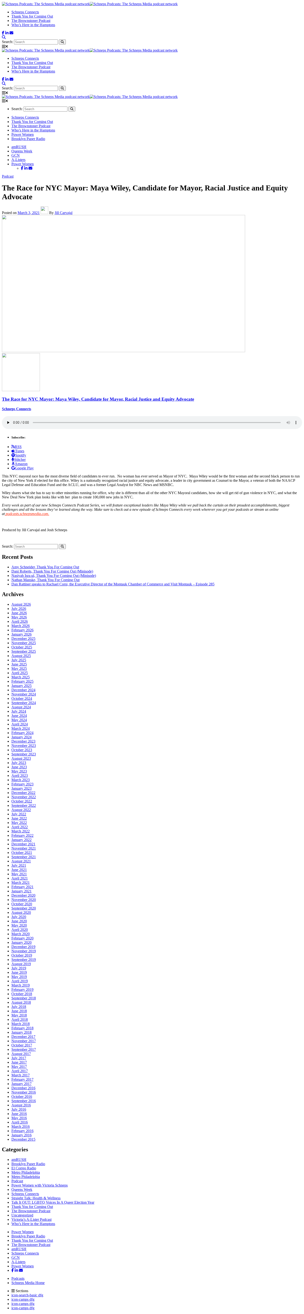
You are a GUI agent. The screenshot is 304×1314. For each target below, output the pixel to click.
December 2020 (23, 895)
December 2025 (23, 639)
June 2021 (19, 870)
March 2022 (20, 831)
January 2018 (21, 1032)
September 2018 (23, 998)
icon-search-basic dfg (27, 1295)
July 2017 (18, 1058)
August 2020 (21, 912)
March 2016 (20, 1126)
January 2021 (21, 891)
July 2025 (18, 660)
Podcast (8, 176)
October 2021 (21, 853)
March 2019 (20, 985)
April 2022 (19, 827)
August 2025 (21, 656)
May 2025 (19, 669)
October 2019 (21, 955)
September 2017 (23, 1049)
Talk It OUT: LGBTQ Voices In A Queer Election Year (52, 1202)
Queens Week (21, 151)
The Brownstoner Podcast (30, 21)
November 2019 (23, 951)
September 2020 (23, 908)
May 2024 (19, 720)
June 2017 (19, 1062)
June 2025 (19, 664)
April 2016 (19, 1122)
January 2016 (21, 1135)
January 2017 (21, 1084)
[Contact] (11, 33)
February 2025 (22, 681)
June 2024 (19, 716)
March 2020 (20, 934)
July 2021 (18, 865)
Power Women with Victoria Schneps (39, 1185)
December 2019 (23, 947)
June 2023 (19, 767)
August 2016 (21, 1105)
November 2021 (23, 848)
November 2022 (23, 797)
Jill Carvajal (63, 213)
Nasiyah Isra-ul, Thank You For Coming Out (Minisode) (53, 576)
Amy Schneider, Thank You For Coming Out (45, 567)
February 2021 (22, 887)
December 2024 (23, 690)
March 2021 (20, 883)
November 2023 (23, 746)
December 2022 (23, 793)
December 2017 (23, 1037)
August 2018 (21, 1002)
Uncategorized (22, 1215)
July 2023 (18, 763)
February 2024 (22, 733)
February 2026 (22, 630)
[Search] (4, 37)
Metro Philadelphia (25, 1172)
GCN (15, 155)
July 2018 (18, 1007)
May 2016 (19, 1118)
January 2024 (21, 737)
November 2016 (23, 1092)
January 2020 (21, 942)
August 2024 (21, 707)
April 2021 (19, 878)
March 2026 (20, 626)
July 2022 (18, 814)
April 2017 (19, 1071)
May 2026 (19, 617)
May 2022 (19, 823)
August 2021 (21, 861)
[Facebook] (3, 33)
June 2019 (19, 972)
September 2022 (23, 805)
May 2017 (19, 1067)
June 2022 (19, 818)
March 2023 (20, 780)
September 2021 (23, 857)
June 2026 (19, 613)
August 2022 (21, 810)
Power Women (22, 134)
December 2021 (23, 844)
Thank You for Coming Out (32, 16)
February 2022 (22, 835)
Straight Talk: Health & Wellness (36, 1198)
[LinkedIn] (7, 33)
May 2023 (19, 771)
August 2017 (21, 1054)
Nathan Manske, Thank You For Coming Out (45, 580)
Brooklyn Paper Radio (28, 139)
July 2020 (18, 917)
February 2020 (22, 938)
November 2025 (23, 643)
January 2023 (21, 788)
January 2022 (21, 840)
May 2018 (19, 1015)
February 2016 (22, 1131)
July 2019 (18, 968)
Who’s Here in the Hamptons (33, 25)
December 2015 (23, 1139)
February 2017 (22, 1079)
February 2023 (22, 784)
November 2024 (23, 694)
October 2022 (21, 801)
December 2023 (23, 741)
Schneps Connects (25, 12)
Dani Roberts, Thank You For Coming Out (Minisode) (52, 571)
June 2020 (19, 921)
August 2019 (21, 964)
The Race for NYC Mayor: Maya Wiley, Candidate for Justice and (98, 399)
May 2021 (19, 874)
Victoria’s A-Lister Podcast (31, 1219)
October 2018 (21, 994)
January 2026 (21, 634)
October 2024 (21, 698)
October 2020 (21, 904)
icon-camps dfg (22, 1299)
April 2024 (19, 724)
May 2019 (19, 977)
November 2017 (23, 1041)
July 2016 (18, 1109)
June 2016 (19, 1114)
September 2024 (23, 703)
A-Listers (18, 160)
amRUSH (18, 147)
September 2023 (23, 754)
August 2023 (21, 758)
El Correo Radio (23, 1168)
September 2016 (23, 1101)
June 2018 (19, 1011)
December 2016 (23, 1088)
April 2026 (19, 621)
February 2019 (22, 990)
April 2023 (19, 776)
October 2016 (21, 1097)
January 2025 (21, 686)
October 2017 (21, 1045)
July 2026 (18, 609)
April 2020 (19, 930)
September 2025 (23, 651)
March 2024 (20, 728)
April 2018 (19, 1019)
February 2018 (22, 1028)
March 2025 (20, 677)
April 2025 (19, 673)
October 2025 (21, 647)
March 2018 (20, 1024)
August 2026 (21, 604)
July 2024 (18, 711)
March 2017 (20, 1075)
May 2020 (19, 925)
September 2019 (23, 960)
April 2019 (19, 981)
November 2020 (23, 900)
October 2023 (21, 750)
